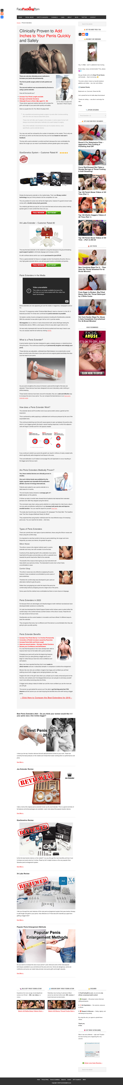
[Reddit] (2, 13)
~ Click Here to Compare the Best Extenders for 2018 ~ (46, 697)
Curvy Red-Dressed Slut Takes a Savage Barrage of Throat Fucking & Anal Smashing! (92, 169)
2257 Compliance (77, 1079)
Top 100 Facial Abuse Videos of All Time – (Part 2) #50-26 (92, 239)
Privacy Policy (45, 1079)
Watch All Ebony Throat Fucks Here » (61, 1011)
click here (54, 508)
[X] (2, 10)
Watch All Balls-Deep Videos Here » (30, 1011)
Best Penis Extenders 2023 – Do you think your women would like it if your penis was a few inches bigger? (44, 714)
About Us (63, 1079)
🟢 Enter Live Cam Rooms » (92, 1063)
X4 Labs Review (23, 873)
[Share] (2, 17)
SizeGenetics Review (25, 820)
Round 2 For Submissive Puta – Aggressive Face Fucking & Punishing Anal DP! (91, 144)
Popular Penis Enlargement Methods (31, 927)
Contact (69, 1079)
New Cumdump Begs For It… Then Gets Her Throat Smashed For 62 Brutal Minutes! (92, 269)
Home (38, 1079)
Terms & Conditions (55, 1079)
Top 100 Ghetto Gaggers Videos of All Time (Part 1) (92, 216)
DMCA (84, 1079)
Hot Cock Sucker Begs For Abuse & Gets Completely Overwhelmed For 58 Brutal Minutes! (91, 319)
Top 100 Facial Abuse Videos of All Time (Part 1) (92, 193)
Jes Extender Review (25, 769)
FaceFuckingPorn (28, 9)
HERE (49, 331)
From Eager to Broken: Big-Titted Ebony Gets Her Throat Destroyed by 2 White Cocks (91, 294)
